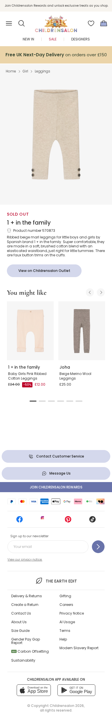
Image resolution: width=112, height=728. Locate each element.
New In (28, 39)
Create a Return (24, 604)
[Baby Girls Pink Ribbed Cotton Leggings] (30, 330)
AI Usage (67, 621)
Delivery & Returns (26, 595)
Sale (53, 39)
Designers (80, 39)
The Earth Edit (61, 581)
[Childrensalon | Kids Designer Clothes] (56, 21)
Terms (64, 630)
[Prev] (90, 292)
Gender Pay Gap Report (25, 641)
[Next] (101, 292)
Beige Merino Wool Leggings (75, 376)
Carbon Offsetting (30, 651)
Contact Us (21, 613)
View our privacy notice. (24, 559)
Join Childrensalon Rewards (56, 487)
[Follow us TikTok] (92, 521)
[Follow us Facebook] (19, 521)
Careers (66, 604)
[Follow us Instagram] (44, 521)
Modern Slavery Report (79, 647)
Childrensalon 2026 (67, 705)
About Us (19, 621)
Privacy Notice (71, 613)
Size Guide (20, 630)
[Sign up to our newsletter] (98, 546)
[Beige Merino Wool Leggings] (81, 330)
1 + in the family (29, 223)
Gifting (65, 595)
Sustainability (23, 660)
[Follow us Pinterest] (68, 521)
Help (63, 639)
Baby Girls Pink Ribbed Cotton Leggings (27, 376)
